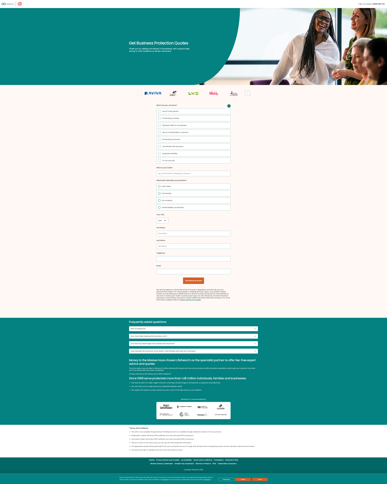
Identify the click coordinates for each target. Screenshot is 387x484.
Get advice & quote (193, 281)
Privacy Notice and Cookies (167, 460)
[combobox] (162, 221)
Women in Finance (203, 464)
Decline (243, 479)
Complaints (219, 460)
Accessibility (186, 460)
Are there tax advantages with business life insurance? (153, 343)
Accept (260, 479)
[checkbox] (159, 111)
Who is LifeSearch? (138, 329)
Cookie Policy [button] (165, 479)
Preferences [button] (207, 479)
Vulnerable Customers (227, 464)
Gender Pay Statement (184, 464)
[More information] (229, 106)
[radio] (159, 186)
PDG (214, 464)
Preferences (226, 479)
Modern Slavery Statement (161, 464)
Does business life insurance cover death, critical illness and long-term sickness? (163, 351)
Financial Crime (231, 460)
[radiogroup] (193, 196)
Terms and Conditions (202, 460)
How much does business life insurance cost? (149, 336)
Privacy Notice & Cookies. (190, 300)
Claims (152, 460)
